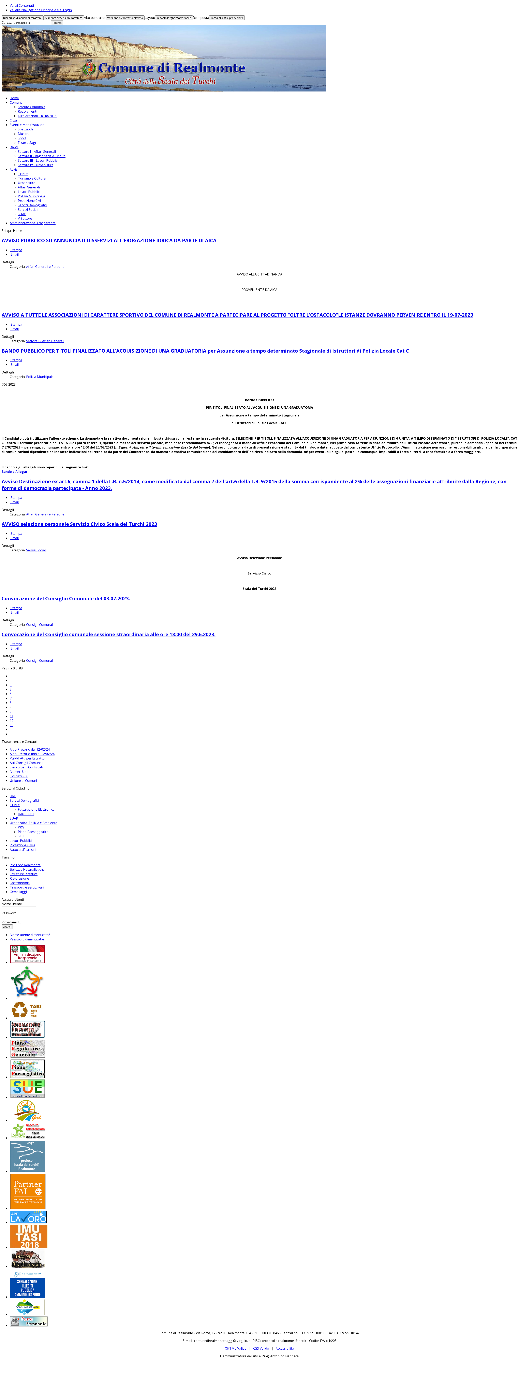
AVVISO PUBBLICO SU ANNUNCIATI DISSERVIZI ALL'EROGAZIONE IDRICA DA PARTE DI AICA (109, 240)
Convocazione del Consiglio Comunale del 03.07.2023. (66, 598)
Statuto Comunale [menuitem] (31, 107)
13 (11, 725)
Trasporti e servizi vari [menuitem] (27, 887)
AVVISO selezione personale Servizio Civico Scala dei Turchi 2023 (79, 524)
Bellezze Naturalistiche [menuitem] (27, 869)
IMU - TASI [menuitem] (26, 814)
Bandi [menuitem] (14, 147)
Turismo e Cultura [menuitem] (32, 178)
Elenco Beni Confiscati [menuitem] (26, 767)
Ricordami (9, 922)
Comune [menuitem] (16, 102)
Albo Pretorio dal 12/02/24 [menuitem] (30, 749)
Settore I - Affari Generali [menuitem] (37, 151)
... (11, 685)
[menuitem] (27, 962)
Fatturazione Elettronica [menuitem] (36, 809)
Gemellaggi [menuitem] (18, 892)
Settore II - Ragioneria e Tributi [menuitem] (41, 156)
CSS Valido (261, 1348)
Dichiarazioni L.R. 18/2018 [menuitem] (37, 116)
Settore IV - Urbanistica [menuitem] (35, 165)
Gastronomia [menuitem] (20, 883)
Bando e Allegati (15, 471)
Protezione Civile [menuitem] (30, 200)
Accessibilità (285, 1348)
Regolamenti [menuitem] (27, 111)
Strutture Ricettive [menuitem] (24, 874)
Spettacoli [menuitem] (25, 129)
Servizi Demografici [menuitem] (32, 205)
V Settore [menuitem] (25, 218)
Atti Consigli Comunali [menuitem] (26, 763)
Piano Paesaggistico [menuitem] (33, 831)
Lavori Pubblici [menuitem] (29, 191)
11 (11, 716)
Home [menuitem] (14, 98)
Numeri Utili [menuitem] (19, 771)
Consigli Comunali (40, 624)
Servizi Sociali (36, 550)
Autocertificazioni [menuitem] (23, 849)
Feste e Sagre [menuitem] (28, 142)
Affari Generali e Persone (45, 266)
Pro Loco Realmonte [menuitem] (25, 865)
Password (9, 913)
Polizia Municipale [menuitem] (31, 196)
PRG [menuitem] (21, 827)
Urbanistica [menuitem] (26, 183)
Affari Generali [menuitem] (29, 187)
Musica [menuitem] (23, 133)
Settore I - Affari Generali (45, 341)
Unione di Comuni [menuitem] (23, 780)
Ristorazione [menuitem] (19, 878)
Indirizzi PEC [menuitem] (19, 776)
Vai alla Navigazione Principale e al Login (41, 10)
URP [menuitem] (13, 796)
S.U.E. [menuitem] (22, 836)
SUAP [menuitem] (22, 214)
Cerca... (7, 22)
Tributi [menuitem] (23, 174)
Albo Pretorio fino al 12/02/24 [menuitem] (32, 754)
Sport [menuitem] (22, 138)
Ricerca (57, 23)
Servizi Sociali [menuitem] (28, 209)
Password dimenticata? (27, 939)
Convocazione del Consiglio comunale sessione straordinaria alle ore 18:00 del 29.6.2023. (109, 634)
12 (11, 720)
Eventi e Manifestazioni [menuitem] (27, 125)
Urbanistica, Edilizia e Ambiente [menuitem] (33, 823)
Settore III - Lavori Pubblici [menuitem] (38, 160)
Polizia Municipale (40, 376)
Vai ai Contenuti (22, 5)
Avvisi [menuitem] (14, 169)
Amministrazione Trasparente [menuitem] (33, 223)
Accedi (7, 927)
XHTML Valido (236, 1348)
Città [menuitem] (13, 120)
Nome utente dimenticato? (30, 935)
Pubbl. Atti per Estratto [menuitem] (27, 758)
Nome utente (12, 904)
